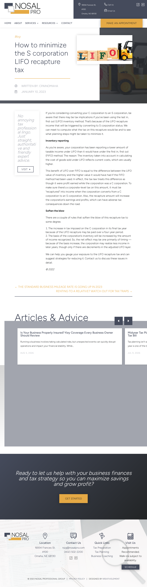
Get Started (73, 498)
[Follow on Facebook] (138, 5)
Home (7, 23)
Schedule (130, 567)
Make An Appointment (122, 23)
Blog (17, 36)
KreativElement (111, 579)
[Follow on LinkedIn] (143, 5)
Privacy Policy (77, 579)
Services (30, 23)
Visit (24, 169)
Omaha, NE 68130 (45, 556)
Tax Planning (102, 551)
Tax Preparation (102, 547)
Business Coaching (102, 556)
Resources (48, 23)
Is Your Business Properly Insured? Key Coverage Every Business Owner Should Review (66, 334)
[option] (70, 346)
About (18, 23)
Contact (66, 23)
